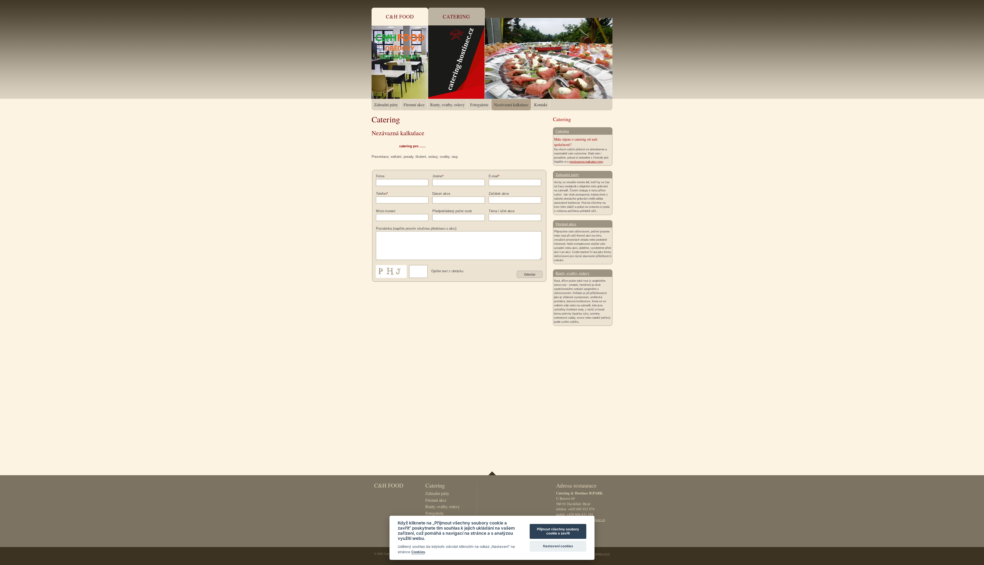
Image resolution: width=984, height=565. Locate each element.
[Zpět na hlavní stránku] (550, 30)
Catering (562, 130)
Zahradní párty (386, 104)
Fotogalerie (479, 104)
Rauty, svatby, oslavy (447, 104)
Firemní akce (414, 104)
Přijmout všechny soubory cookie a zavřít (558, 531)
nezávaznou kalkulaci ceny (586, 161)
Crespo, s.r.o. (601, 553)
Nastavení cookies (558, 546)
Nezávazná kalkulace (511, 104)
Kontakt (540, 104)
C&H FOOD (388, 485)
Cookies (418, 552)
